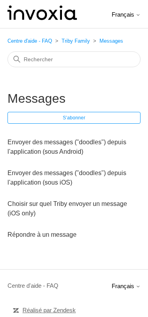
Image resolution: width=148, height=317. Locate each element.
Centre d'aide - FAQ (29, 41)
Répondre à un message (42, 234)
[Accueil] (42, 18)
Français (124, 14)
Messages (111, 41)
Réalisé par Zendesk (49, 310)
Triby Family (76, 41)
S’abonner (74, 118)
